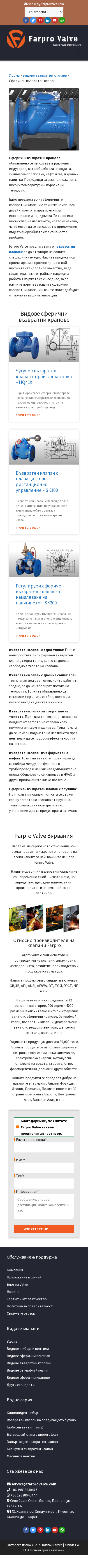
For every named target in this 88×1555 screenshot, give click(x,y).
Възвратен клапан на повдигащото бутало (41, 1420)
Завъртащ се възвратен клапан (32, 1441)
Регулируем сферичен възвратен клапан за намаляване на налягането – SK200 (40, 594)
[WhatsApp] (62, 20)
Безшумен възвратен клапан (30, 1449)
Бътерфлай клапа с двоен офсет (33, 1434)
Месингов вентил (21, 1456)
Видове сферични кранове (28, 1377)
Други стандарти (21, 1384)
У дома (14, 75)
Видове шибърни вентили (28, 1348)
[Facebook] (26, 20)
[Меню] (78, 52)
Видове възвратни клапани (45, 75)
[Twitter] (33, 20)
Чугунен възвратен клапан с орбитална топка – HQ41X (44, 376)
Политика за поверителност (30, 1306)
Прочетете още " (28, 415)
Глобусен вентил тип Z (25, 1427)
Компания (15, 1270)
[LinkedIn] (47, 20)
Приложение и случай (24, 1277)
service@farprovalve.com (46, 4)
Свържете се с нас (21, 1313)
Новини (13, 1291)
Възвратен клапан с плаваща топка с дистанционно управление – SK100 (37, 481)
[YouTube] (55, 20)
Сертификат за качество (27, 1299)
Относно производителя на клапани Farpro (44, 942)
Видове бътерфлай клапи (27, 1370)
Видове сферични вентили (28, 1355)
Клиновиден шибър (22, 1412)
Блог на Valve (17, 1284)
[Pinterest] (40, 20)
